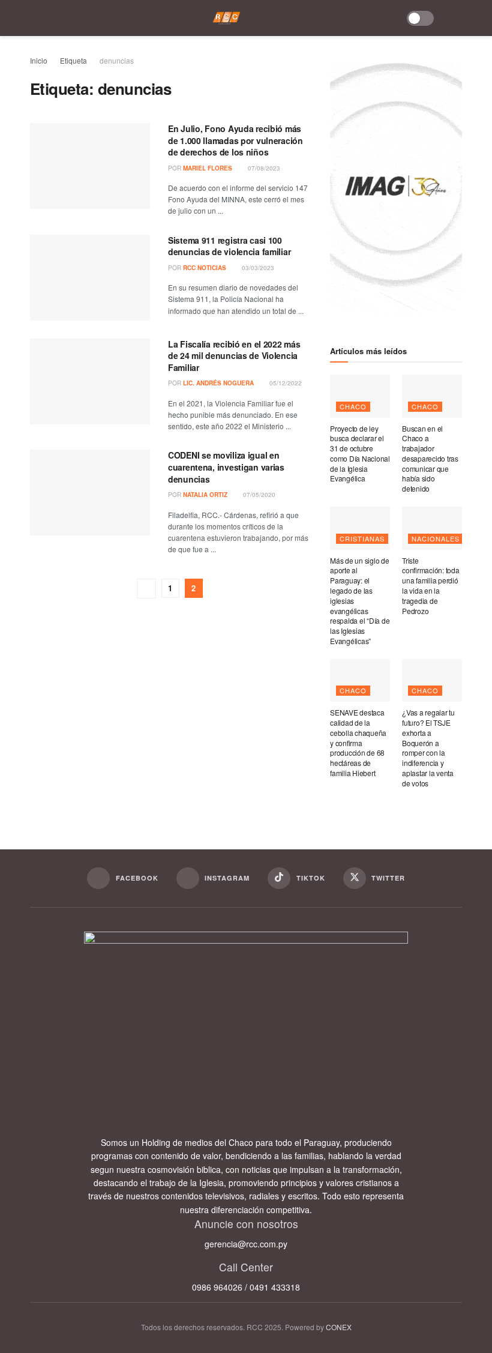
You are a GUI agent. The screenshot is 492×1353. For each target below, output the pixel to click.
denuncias (117, 60)
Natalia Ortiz (205, 494)
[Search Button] (454, 18)
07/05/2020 (258, 494)
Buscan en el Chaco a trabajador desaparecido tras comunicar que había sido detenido (430, 458)
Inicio (38, 60)
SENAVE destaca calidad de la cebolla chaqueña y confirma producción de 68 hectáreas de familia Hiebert (358, 742)
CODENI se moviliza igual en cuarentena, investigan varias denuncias (226, 466)
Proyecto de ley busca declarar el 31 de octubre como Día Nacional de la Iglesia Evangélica (360, 453)
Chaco (353, 406)
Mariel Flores (207, 168)
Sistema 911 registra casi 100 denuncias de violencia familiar (229, 246)
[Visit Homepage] (226, 18)
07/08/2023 (263, 168)
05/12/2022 (285, 383)
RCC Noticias (204, 268)
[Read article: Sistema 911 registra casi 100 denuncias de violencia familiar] (90, 278)
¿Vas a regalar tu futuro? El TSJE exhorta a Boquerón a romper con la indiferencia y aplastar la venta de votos (428, 747)
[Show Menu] (38, 18)
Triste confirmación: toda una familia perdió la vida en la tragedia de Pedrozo (431, 585)
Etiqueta (73, 60)
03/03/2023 (257, 268)
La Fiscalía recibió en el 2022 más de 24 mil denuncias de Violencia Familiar (234, 355)
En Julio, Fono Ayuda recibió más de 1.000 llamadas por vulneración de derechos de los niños (235, 140)
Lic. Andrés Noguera (218, 383)
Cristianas (362, 538)
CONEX (339, 1327)
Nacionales (436, 538)
